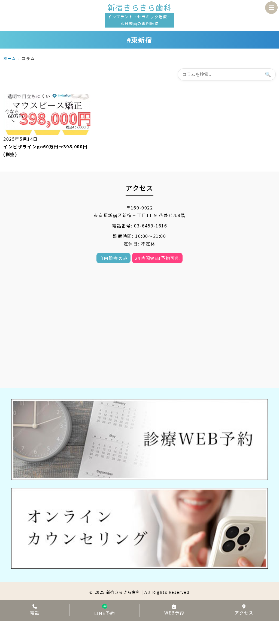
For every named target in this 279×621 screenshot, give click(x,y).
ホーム (9, 58)
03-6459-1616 (150, 225)
